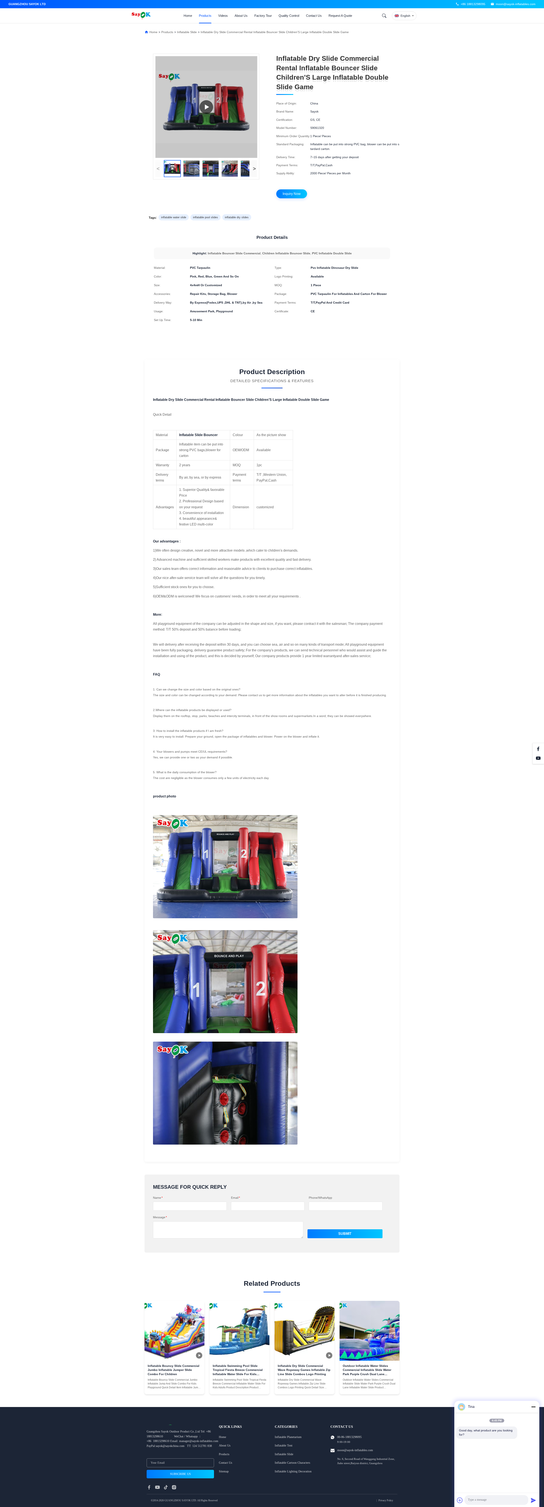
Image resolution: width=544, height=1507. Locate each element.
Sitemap (224, 1471)
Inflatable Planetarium (288, 1437)
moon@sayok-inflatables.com (516, 4)
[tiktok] (165, 1487)
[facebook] (149, 1487)
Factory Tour (263, 15)
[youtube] (157, 1487)
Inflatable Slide (187, 32)
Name (158, 1197)
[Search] (384, 15)
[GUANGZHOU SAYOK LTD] (142, 15)
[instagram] (174, 1487)
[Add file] (460, 1500)
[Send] (533, 1500)
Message (160, 1217)
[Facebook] (538, 749)
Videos (223, 15)
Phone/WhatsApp (320, 1197)
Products (205, 15)
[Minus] (533, 1406)
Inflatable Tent (283, 1445)
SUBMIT (344, 1233)
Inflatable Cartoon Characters (292, 1462)
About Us (241, 15)
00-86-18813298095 (349, 1437)
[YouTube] (538, 758)
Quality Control (289, 15)
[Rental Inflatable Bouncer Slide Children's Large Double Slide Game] (206, 107)
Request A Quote (340, 15)
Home (188, 15)
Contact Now (174, 1387)
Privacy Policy (385, 1500)
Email (235, 1197)
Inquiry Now (292, 194)
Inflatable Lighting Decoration (293, 1471)
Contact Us (314, 15)
